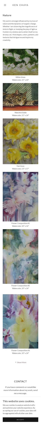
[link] (20, 5)
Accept (20, 419)
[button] (5, 5)
